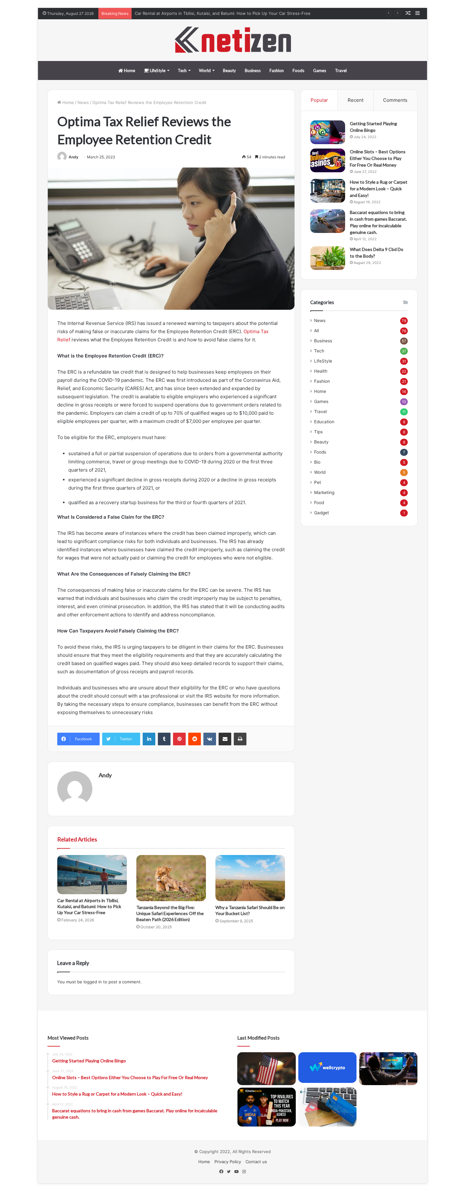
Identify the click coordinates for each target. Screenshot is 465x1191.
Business (253, 70)
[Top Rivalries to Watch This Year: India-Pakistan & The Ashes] (266, 1107)
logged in (93, 981)
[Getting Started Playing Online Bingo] (327, 132)
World (205, 70)
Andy (73, 157)
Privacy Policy (227, 1161)
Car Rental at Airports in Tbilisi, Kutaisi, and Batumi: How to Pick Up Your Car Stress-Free (223, 13)
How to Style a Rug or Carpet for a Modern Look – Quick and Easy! (378, 188)
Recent (355, 100)
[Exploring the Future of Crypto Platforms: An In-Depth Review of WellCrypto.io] (327, 1067)
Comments (395, 100)
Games (319, 70)
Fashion (277, 70)
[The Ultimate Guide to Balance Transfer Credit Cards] (327, 1107)
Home (129, 70)
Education (324, 421)
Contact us (256, 1161)
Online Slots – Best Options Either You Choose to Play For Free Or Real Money (378, 158)
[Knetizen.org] (232, 40)
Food (319, 502)
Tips (318, 431)
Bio (317, 462)
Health (320, 371)
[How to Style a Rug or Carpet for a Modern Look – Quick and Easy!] (327, 191)
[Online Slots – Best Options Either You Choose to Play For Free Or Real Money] (327, 160)
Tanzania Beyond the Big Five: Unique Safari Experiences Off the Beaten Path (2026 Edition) (170, 913)
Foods (298, 70)
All (316, 330)
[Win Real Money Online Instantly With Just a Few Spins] (388, 1068)
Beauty (229, 70)
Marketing (324, 492)
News (83, 102)
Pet (317, 482)
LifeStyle (157, 70)
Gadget (321, 512)
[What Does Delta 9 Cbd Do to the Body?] (327, 258)
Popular (319, 100)
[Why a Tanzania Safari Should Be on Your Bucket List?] (250, 878)
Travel (341, 70)
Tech (182, 70)
